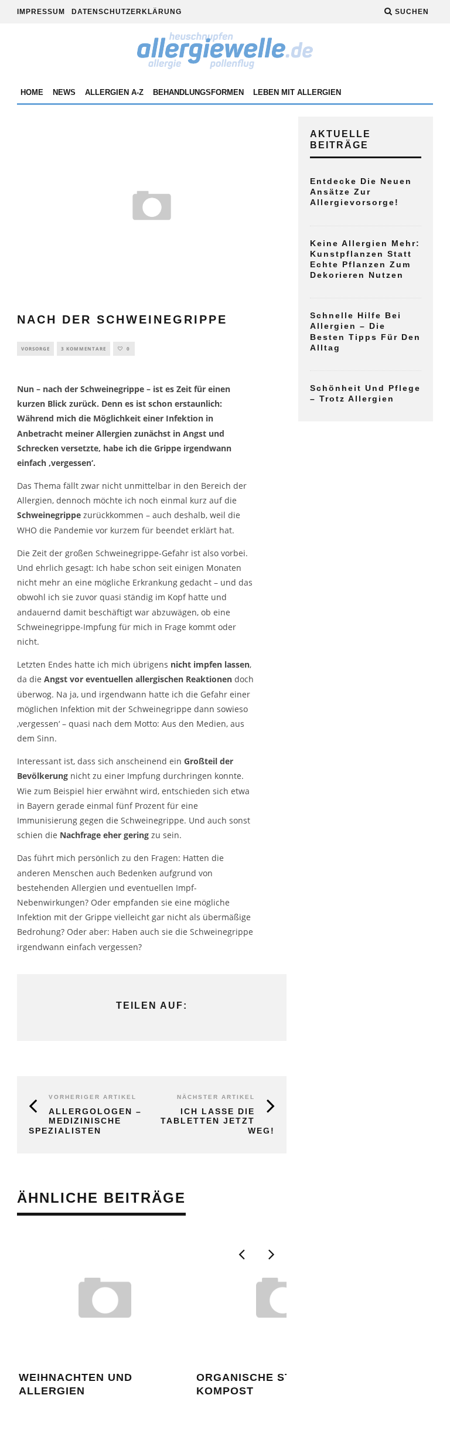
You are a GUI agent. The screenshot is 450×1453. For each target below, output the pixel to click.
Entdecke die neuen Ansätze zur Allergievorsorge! (361, 191)
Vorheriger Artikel (93, 1097)
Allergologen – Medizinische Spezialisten (85, 1121)
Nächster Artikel (216, 1097)
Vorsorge (35, 348)
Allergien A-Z (114, 92)
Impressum (41, 12)
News (64, 92)
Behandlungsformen (198, 92)
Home (32, 92)
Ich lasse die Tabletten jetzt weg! (218, 1121)
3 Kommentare (83, 348)
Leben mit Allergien (297, 92)
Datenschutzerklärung (126, 12)
